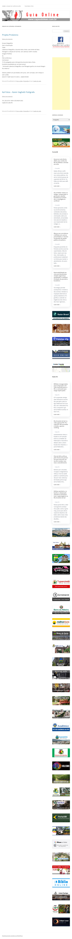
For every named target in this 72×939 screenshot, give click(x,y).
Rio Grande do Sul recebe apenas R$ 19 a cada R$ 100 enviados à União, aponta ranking (61, 424)
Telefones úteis (29, 6)
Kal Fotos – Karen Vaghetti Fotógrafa (18, 92)
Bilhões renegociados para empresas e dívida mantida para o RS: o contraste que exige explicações (61, 387)
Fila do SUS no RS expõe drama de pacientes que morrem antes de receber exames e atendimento (61, 459)
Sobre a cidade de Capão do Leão (11, 6)
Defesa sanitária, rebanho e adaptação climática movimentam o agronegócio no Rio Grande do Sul (61, 494)
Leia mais (57, 186)
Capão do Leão (37, 81)
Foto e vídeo (19, 81)
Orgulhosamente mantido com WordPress (12, 936)
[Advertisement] (61, 83)
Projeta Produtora (10, 34)
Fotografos (26, 81)
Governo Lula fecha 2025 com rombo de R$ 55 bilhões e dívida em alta (61, 161)
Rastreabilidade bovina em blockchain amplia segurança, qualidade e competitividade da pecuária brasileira (61, 277)
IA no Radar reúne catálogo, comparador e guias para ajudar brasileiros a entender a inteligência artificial (61, 197)
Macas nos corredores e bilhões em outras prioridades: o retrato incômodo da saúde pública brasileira (61, 236)
